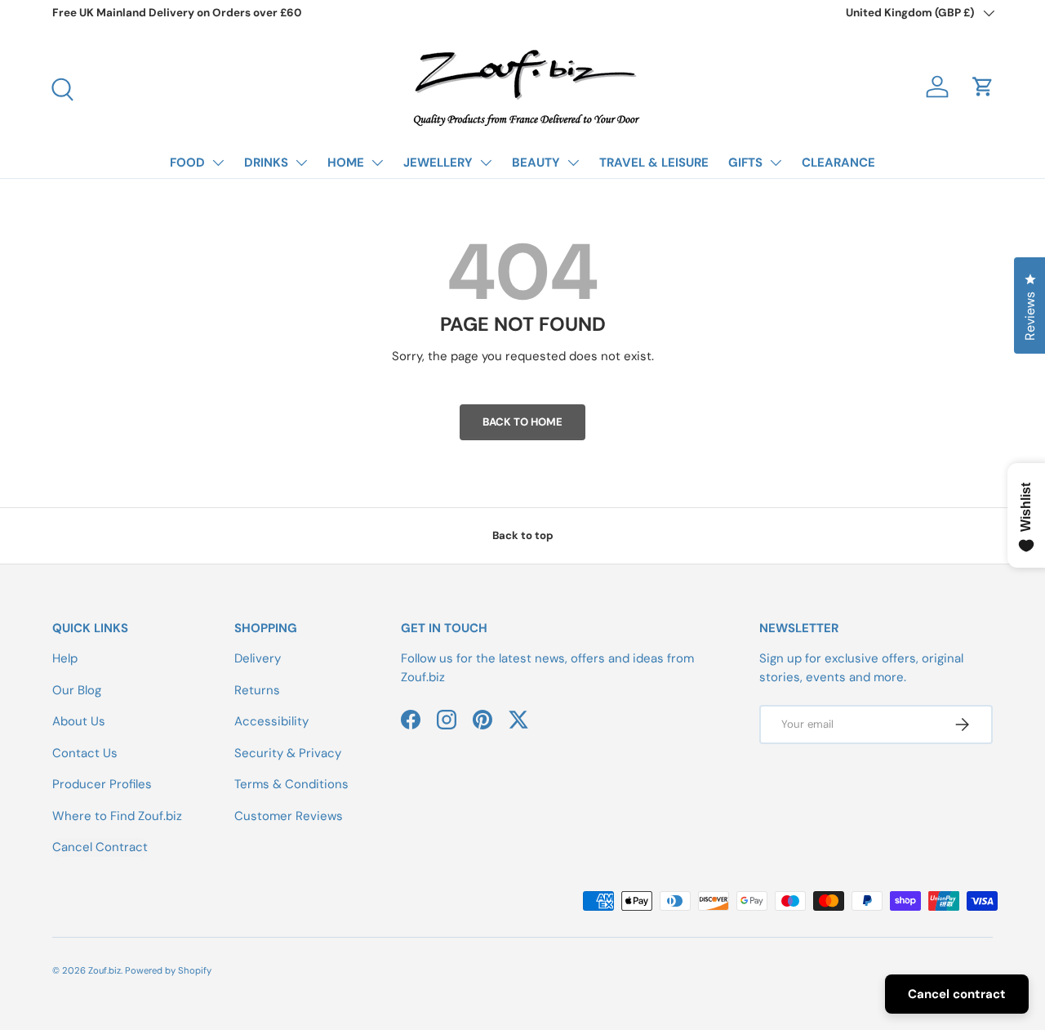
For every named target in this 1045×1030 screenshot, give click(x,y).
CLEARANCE (838, 162)
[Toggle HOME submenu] (377, 162)
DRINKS (266, 162)
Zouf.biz (104, 970)
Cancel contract (957, 994)
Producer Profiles (102, 784)
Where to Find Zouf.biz (117, 816)
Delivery (257, 658)
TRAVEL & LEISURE (654, 162)
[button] (983, 87)
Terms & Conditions (291, 784)
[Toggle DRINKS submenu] (301, 162)
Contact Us (85, 753)
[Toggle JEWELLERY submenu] (486, 162)
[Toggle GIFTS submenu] (775, 162)
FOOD (187, 162)
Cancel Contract (100, 847)
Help (65, 658)
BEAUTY (536, 162)
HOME (345, 162)
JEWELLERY (438, 162)
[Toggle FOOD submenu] (218, 162)
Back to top (523, 535)
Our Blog (76, 690)
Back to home (522, 422)
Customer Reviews (288, 816)
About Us (78, 721)
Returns (257, 690)
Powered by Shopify (168, 970)
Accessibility (271, 721)
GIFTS (745, 162)
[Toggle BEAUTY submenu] (573, 162)
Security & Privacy (287, 753)
